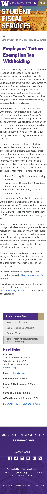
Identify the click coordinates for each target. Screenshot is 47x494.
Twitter (17, 458)
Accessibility (13, 468)
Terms (30, 475)
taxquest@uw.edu (15, 290)
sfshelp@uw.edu (18, 373)
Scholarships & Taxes (16, 316)
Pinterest (41, 458)
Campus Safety (30, 468)
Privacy (38, 472)
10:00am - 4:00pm (21, 403)
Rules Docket (17, 475)
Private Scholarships (17, 322)
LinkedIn (35, 458)
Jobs (19, 472)
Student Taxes (14, 333)
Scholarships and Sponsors (20, 327)
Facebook (11, 458)
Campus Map (9, 367)
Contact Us (8, 472)
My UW (27, 472)
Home (3, 35)
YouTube (29, 458)
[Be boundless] (23, 440)
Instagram (23, 458)
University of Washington (5, 3)
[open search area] (35, 3)
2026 (7, 485)
